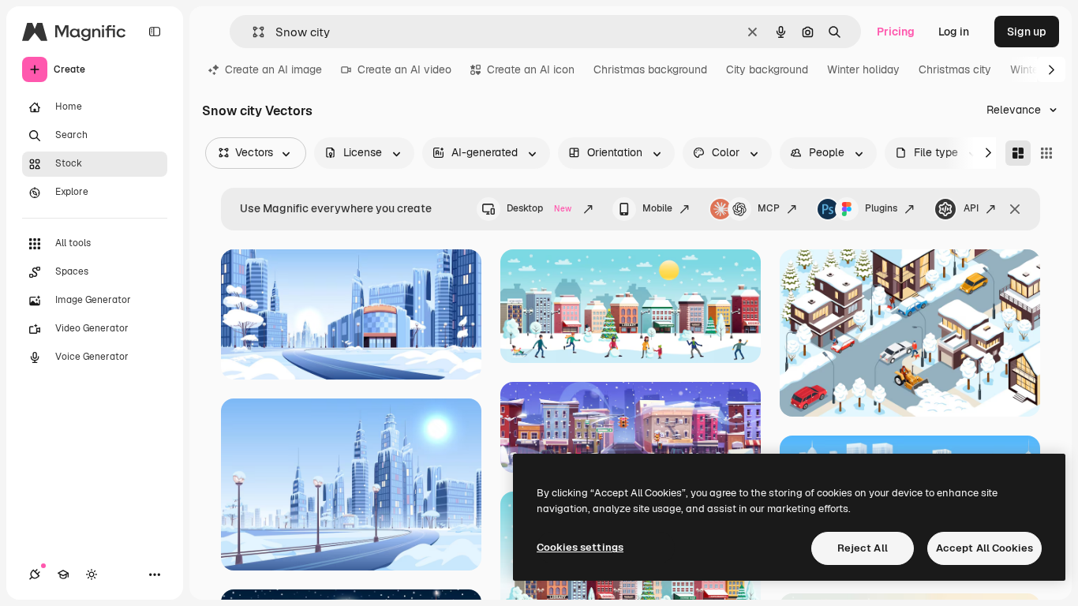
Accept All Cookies (984, 548)
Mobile (657, 208)
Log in (953, 31)
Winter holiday (863, 69)
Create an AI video (404, 69)
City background (767, 69)
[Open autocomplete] (252, 32)
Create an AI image (273, 69)
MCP (769, 208)
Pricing (896, 31)
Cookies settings (580, 547)
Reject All (862, 548)
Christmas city (955, 69)
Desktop (539, 208)
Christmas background (650, 69)
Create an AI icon (531, 69)
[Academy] (63, 574)
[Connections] (34, 574)
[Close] (1015, 209)
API (971, 208)
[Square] (1046, 153)
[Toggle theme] (91, 574)
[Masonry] (1018, 153)
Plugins (881, 208)
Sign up (1026, 31)
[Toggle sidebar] (154, 31)
